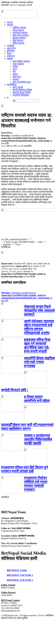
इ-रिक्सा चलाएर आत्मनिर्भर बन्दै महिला (37, 399)
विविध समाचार (18, 43)
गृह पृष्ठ (10, 22)
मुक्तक (15, 74)
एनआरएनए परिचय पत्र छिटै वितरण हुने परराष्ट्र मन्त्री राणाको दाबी (24, 469)
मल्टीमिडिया (12, 84)
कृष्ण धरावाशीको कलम (22, 82)
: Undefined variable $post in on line (26, 296)
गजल (15, 69)
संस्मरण (16, 79)
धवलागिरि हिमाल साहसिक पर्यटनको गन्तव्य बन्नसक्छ (39, 362)
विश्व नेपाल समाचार (21, 35)
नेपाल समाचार (18, 30)
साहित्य (10, 58)
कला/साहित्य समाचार (21, 61)
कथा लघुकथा (18, 64)
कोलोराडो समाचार (20, 32)
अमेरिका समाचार (19, 27)
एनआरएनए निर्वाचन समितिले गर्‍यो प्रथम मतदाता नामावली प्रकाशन (35, 483)
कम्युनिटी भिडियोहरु (21, 95)
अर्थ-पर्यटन (11, 48)
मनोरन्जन (11, 56)
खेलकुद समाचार (19, 38)
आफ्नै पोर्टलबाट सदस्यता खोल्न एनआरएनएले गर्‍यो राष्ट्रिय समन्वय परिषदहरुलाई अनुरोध (39, 327)
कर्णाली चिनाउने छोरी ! (14, 390)
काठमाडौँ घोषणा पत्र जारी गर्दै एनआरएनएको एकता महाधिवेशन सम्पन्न (27, 427)
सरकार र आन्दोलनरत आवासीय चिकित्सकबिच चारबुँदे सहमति (38, 439)
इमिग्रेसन (11, 51)
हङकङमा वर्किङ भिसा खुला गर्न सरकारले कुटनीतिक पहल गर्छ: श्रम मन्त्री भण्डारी (37, 345)
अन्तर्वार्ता (10, 45)
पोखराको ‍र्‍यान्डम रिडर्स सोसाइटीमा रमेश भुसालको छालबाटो (39, 310)
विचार (9, 53)
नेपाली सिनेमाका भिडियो (22, 90)
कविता (15, 66)
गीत (14, 71)
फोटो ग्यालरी (18, 87)
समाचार (10, 25)
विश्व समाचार (18, 40)
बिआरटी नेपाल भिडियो (22, 92)
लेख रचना (17, 77)
